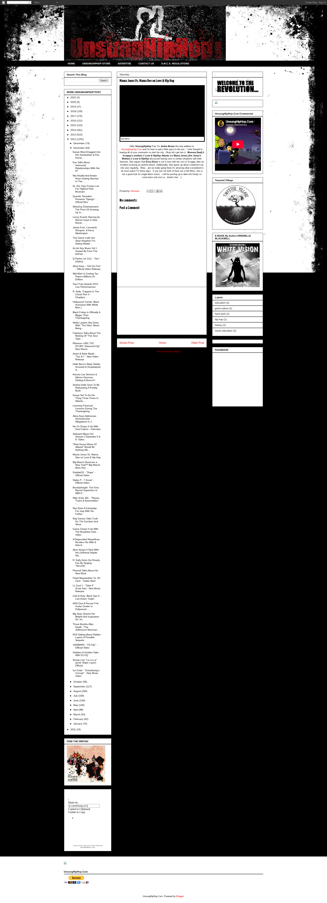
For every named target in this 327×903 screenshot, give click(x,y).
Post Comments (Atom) (168, 351)
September (79, 686)
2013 (74, 134)
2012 (74, 139)
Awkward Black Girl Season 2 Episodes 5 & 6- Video (86, 437)
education (220, 302)
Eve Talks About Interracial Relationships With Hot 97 (86, 166)
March (77, 714)
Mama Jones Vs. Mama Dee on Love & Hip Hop (87, 456)
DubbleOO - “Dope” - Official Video (84, 474)
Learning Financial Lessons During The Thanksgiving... (85, 408)
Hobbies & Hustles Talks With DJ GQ (86, 654)
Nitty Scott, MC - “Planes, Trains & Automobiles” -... (86, 501)
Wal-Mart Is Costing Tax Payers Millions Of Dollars (85, 276)
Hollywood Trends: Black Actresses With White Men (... (86, 304)
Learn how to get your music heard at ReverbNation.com (88, 846)
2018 (74, 111)
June (76, 700)
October (78, 681)
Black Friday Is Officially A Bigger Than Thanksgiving (86, 315)
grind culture (221, 308)
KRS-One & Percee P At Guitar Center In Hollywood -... (85, 606)
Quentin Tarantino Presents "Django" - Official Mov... (84, 199)
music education (223, 330)
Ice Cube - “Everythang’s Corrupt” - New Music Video (86, 673)
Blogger (180, 896)
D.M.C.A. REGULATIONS (175, 63)
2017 (74, 116)
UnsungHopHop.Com (131, 149)
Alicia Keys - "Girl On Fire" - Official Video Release (87, 267)
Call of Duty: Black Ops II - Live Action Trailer (87, 597)
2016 (74, 120)
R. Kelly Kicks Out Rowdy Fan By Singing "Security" (86, 563)
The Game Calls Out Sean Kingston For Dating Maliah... (84, 240)
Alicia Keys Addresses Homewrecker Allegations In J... (84, 419)
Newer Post (127, 342)
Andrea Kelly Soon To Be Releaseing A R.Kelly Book (86, 387)
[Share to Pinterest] (161, 191)
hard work (220, 313)
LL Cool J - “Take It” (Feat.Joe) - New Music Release (86, 588)
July (75, 695)
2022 (74, 97)
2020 (74, 102)
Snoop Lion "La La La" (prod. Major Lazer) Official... (85, 663)
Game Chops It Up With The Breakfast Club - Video (85, 532)
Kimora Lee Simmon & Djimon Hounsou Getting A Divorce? (85, 377)
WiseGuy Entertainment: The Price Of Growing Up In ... (86, 209)
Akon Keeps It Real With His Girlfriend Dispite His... (86, 552)
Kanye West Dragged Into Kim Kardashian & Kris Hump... (86, 155)
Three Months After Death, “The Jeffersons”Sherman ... (86, 627)
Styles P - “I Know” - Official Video (83, 481)
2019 (74, 106)
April (76, 709)
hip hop (219, 319)
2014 (74, 130)
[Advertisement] (161, 311)
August (77, 691)
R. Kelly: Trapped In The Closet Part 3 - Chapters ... (86, 294)
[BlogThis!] (151, 191)
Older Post (197, 342)
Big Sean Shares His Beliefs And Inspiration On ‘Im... (86, 616)
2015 (74, 125)
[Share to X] (154, 191)
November (79, 147)
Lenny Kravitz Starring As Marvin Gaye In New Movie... (86, 220)
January (78, 723)
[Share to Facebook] (158, 191)
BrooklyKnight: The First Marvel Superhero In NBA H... (86, 490)
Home (162, 342)
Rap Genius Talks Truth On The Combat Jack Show (85, 521)
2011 (73, 729)
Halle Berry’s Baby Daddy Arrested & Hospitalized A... (86, 367)
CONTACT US (146, 63)
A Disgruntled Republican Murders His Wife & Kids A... (86, 542)
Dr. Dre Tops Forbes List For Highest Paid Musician (86, 189)
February (78, 719)
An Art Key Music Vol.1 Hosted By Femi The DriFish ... (85, 251)
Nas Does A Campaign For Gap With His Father (85, 511)
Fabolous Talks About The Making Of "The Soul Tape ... (87, 336)
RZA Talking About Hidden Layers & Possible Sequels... (87, 637)
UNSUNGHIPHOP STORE (96, 63)
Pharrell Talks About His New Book (85, 572)
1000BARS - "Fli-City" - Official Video (85, 646)
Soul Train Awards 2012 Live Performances (85, 285)
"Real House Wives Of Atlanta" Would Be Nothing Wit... (85, 447)
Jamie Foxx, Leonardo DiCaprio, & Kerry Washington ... (85, 230)
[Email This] (148, 191)
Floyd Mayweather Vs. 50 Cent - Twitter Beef (86, 579)
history (218, 325)
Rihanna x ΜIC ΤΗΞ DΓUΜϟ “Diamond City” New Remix (86, 346)
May (76, 705)
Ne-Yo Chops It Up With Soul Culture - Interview (86, 428)
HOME (71, 63)
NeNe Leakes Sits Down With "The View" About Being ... (86, 325)
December (79, 143)
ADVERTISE (124, 63)
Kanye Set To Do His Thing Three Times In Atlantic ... (85, 398)
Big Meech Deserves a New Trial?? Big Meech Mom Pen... (86, 465)
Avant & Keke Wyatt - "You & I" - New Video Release (85, 356)
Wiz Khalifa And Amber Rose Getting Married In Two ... (85, 178)
